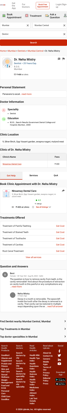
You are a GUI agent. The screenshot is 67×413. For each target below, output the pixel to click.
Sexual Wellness (5, 375)
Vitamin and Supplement (6, 359)
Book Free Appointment (42, 5)
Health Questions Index (34, 366)
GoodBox (5, 399)
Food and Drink (5, 386)
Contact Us (48, 356)
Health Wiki (35, 355)
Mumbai (12, 51)
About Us (47, 353)
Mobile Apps (46, 363)
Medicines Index (34, 388)
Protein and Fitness (6, 364)
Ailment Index (33, 394)
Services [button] (33, 175)
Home (3, 51)
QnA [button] (56, 175)
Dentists (22, 51)
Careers (46, 359)
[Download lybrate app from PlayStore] (60, 380)
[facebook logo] (59, 352)
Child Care (5, 396)
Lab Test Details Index (33, 401)
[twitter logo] (59, 356)
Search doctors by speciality (20, 373)
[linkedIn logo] (59, 361)
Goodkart (5, 355)
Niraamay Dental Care (12, 164)
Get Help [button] (11, 175)
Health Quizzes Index (33, 374)
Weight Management (7, 381)
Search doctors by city (20, 355)
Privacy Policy (46, 374)
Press (45, 383)
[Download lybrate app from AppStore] (60, 385)
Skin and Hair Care (5, 370)
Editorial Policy (46, 379)
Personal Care (5, 392)
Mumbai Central (35, 51)
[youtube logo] (59, 365)
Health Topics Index (33, 382)
